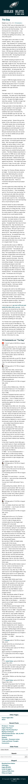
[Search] (26, 757)
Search (14, 753)
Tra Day (6, 19)
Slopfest (4, 737)
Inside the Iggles (6, 769)
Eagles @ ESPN (6, 767)
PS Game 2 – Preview (8, 726)
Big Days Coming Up (8, 731)
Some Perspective (7, 735)
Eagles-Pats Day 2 (7, 728)
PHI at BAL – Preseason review (11, 739)
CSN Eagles (5, 765)
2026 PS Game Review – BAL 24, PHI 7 (13, 733)
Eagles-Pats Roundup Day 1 (10, 729)
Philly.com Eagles (7, 773)
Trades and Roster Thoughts (10, 741)
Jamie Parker (9, 661)
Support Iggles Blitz (7, 717)
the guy (7, 640)
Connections (5, 743)
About (3, 719)
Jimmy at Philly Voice (8, 771)
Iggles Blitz (16, 779)
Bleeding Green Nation (8, 763)
